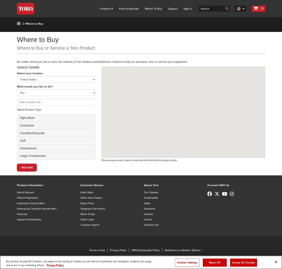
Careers (148, 219)
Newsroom (149, 208)
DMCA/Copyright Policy (145, 250)
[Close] (276, 262)
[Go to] (226, 8)
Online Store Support (91, 198)
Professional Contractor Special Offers (37, 208)
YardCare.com (151, 225)
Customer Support (89, 225)
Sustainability (151, 198)
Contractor (27, 125)
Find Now (27, 167)
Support (172, 8)
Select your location (30, 73)
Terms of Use (97, 250)
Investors (148, 214)
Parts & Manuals (129, 8)
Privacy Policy (118, 250)
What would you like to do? (35, 86)
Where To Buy (153, 8)
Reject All (214, 262)
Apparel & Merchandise (29, 219)
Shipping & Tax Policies (92, 208)
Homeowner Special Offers (31, 203)
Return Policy (87, 203)
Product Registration (27, 198)
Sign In (187, 8)
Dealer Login (87, 219)
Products (105, 8)
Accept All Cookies (243, 262)
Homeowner (28, 148)
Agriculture (27, 117)
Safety (147, 203)
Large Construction (33, 155)
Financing (22, 214)
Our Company (151, 192)
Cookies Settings (187, 262)
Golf (23, 140)
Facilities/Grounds (32, 133)
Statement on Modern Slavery (182, 250)
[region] (141, 262)
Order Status (86, 192)
